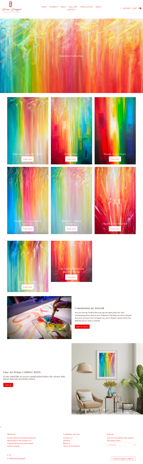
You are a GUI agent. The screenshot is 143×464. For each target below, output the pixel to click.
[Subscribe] (134, 445)
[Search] (120, 8)
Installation (86, 7)
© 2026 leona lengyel (16, 458)
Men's (63, 7)
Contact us (67, 438)
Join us (8, 385)
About (98, 7)
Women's (53, 7)
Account (127, 8)
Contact (71, 10)
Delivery (66, 440)
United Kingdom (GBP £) (123, 459)
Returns (66, 443)
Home (44, 7)
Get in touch (82, 326)
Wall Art (73, 7)
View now (27, 159)
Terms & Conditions (71, 446)
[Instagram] (10, 455)
